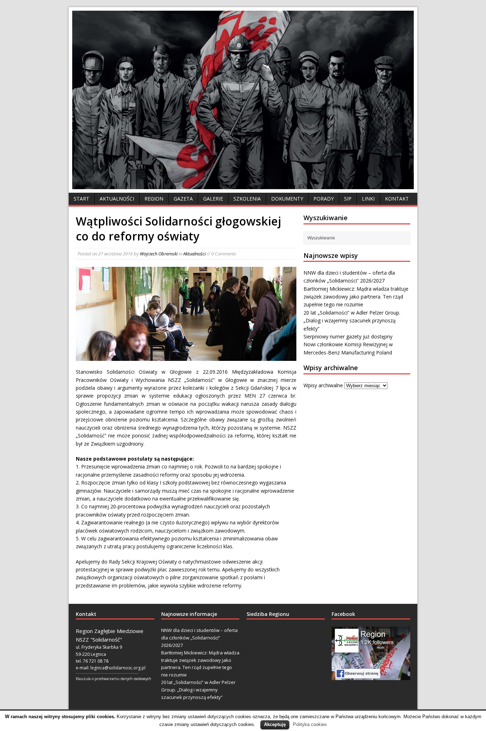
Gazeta (183, 198)
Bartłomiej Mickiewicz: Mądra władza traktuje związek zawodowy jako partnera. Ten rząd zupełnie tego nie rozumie (355, 296)
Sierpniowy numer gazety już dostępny (347, 336)
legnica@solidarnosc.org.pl (118, 668)
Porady (323, 198)
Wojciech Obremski (159, 253)
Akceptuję (275, 724)
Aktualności (117, 198)
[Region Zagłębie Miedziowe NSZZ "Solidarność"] (243, 185)
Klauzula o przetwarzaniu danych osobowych (113, 678)
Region (153, 198)
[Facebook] (371, 653)
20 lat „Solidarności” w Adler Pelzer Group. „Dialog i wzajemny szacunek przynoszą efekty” (351, 320)
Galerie (213, 198)
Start (81, 198)
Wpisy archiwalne (323, 385)
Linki (368, 198)
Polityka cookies (310, 724)
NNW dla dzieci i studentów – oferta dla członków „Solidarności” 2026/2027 (199, 637)
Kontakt (397, 198)
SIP (348, 198)
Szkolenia (247, 198)
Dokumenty (287, 198)
